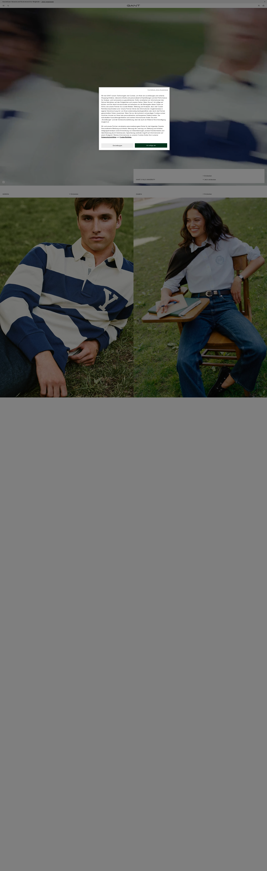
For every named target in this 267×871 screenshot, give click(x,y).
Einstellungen (117, 145)
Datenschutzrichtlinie (108, 137)
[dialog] (134, 118)
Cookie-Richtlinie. (126, 137)
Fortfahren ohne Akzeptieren (158, 90)
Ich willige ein (151, 145)
